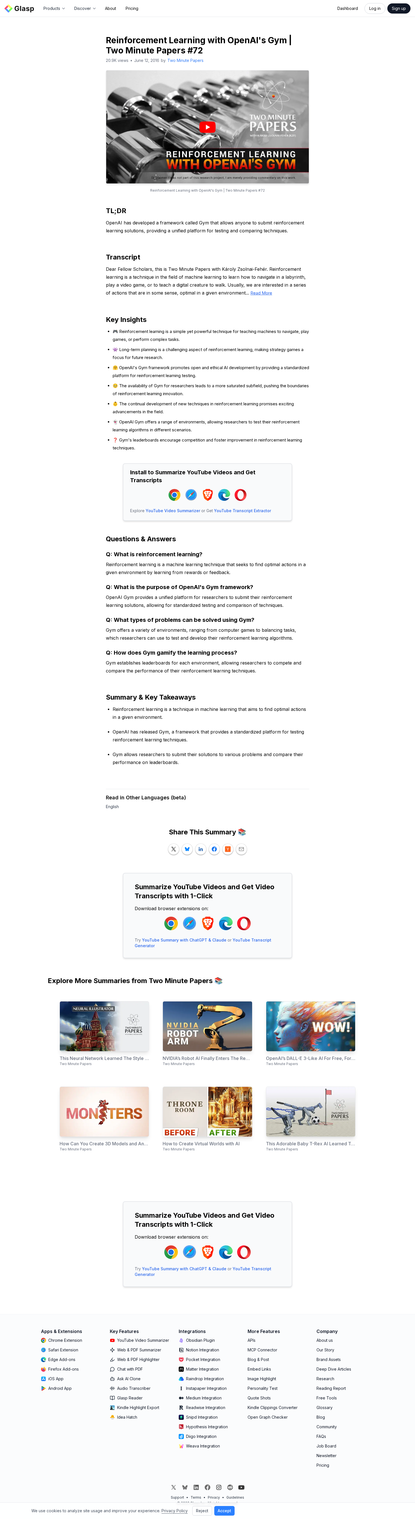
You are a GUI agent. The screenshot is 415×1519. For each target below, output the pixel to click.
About (110, 8)
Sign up (399, 8)
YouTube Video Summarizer (173, 510)
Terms (196, 1497)
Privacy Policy (174, 1510)
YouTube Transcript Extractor (242, 510)
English (112, 806)
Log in (375, 8)
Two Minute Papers (185, 60)
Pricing (132, 8)
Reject (202, 1510)
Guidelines (235, 1497)
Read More (261, 293)
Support (177, 1497)
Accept (224, 1510)
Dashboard (347, 8)
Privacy (214, 1497)
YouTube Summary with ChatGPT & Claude (184, 940)
